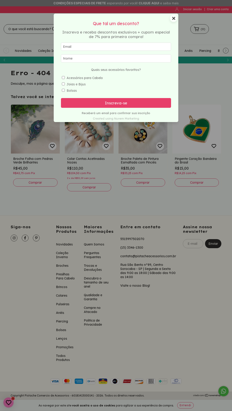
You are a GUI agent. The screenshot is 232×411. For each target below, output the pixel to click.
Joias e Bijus (76, 84)
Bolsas (72, 91)
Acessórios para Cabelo (85, 78)
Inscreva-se (116, 103)
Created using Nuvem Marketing (116, 118)
